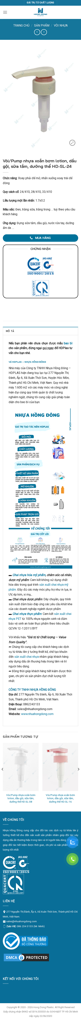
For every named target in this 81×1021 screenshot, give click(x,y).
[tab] (40, 331)
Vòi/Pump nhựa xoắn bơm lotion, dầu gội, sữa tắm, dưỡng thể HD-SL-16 (60, 798)
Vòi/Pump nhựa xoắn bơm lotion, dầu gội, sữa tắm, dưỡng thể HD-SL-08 (20, 798)
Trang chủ (21, 25)
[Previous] (3, 776)
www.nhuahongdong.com (37, 714)
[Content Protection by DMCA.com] (26, 957)
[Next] (78, 776)
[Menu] (5, 12)
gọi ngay (48, 348)
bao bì (68, 343)
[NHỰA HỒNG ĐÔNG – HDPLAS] (40, 12)
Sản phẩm (41, 25)
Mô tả (10, 331)
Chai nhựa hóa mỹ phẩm (28, 575)
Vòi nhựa (61, 25)
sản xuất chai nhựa (26, 656)
